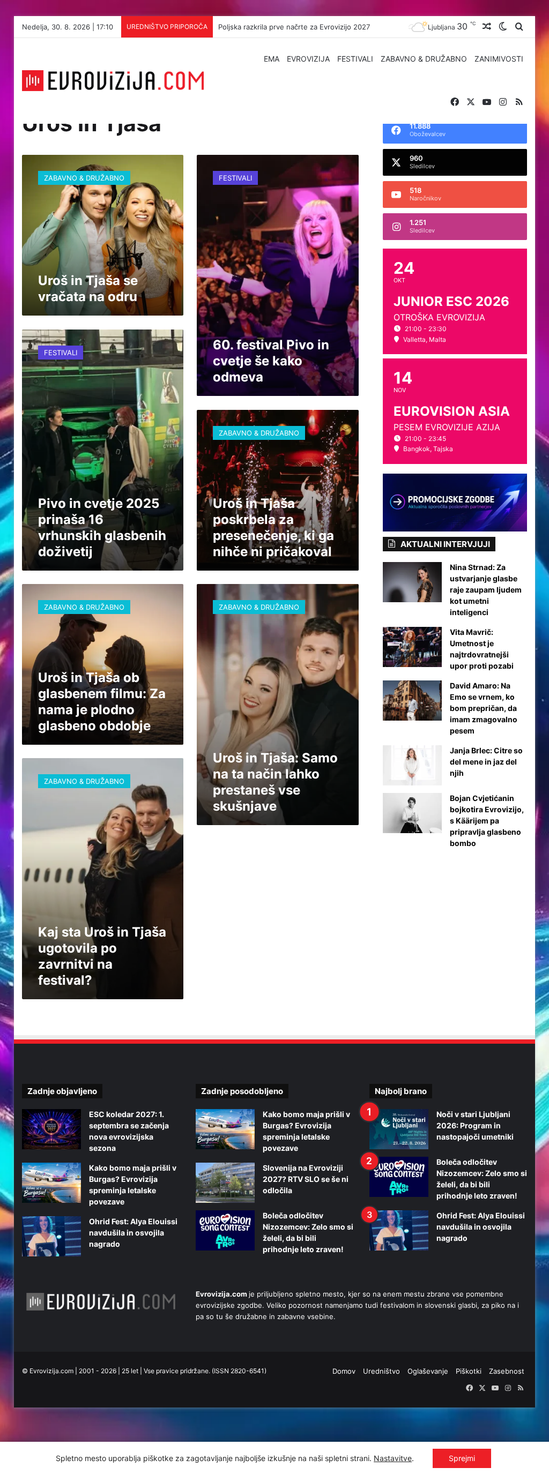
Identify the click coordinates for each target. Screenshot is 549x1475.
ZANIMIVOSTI (498, 58)
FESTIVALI (355, 58)
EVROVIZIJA (308, 58)
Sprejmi (462, 1458)
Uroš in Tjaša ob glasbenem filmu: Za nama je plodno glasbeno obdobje (102, 701)
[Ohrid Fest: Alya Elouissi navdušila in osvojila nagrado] (51, 1236)
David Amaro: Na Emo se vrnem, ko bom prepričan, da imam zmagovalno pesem (483, 708)
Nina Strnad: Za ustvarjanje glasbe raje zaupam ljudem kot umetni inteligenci (486, 590)
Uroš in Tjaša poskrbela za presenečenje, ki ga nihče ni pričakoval (273, 527)
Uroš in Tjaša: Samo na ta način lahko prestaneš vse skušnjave (275, 782)
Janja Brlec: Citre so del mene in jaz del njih (486, 761)
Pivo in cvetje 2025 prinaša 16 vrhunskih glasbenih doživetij (102, 527)
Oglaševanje (427, 1371)
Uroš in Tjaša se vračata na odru (88, 288)
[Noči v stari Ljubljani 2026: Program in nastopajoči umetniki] (398, 1129)
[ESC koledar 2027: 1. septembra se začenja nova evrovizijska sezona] (51, 1129)
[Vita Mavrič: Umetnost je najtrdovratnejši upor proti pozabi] (412, 647)
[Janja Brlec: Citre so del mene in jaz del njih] (412, 765)
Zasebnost (506, 1371)
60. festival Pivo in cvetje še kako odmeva (271, 361)
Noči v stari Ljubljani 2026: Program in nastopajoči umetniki (475, 1125)
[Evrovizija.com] (113, 81)
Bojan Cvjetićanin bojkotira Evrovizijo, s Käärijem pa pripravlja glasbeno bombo (487, 820)
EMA (271, 58)
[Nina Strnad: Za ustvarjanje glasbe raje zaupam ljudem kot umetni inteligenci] (412, 582)
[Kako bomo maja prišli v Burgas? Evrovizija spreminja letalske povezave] (51, 1183)
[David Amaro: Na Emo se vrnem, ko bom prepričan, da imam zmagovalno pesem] (412, 700)
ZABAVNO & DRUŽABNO (424, 58)
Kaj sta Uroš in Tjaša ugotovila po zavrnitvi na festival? (102, 956)
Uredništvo (381, 1371)
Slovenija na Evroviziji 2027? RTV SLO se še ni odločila (305, 1179)
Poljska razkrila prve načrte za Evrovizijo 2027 (294, 27)
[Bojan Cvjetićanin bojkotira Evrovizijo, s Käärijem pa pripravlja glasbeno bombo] (412, 813)
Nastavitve (393, 1458)
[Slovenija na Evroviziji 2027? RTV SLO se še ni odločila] (225, 1183)
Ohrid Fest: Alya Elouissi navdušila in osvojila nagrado (133, 1232)
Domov (343, 1371)
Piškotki (468, 1371)
